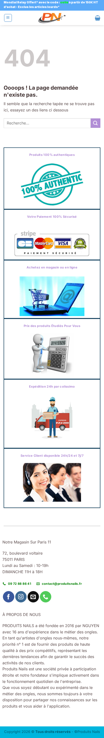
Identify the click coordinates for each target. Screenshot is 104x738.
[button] (8, 18)
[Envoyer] (95, 123)
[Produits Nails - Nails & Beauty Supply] (52, 18)
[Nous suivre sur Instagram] (21, 596)
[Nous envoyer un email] (33, 596)
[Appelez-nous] (45, 596)
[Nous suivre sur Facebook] (8, 596)
